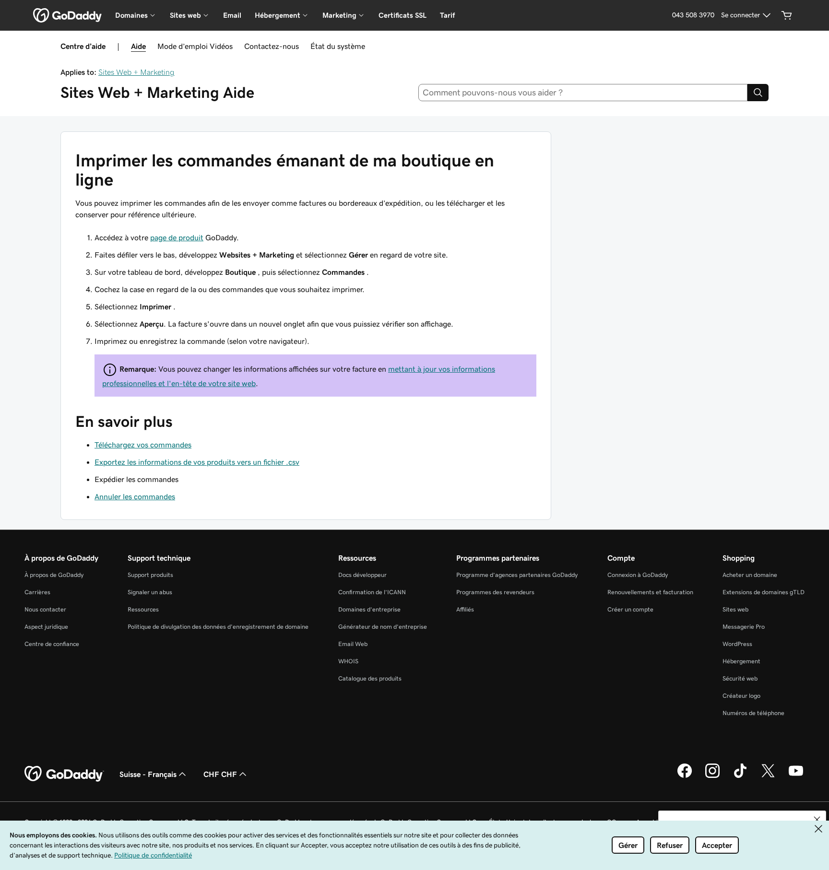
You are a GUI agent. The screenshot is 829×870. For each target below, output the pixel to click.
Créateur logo (741, 696)
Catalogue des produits (370, 678)
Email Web (352, 644)
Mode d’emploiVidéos (195, 46)
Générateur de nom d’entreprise (382, 626)
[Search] (758, 92)
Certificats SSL (402, 15)
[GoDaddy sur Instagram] (712, 776)
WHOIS (348, 661)
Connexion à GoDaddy (637, 575)
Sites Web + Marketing (136, 72)
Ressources (143, 609)
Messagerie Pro (743, 626)
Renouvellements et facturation (650, 592)
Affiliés (465, 609)
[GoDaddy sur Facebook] (684, 776)
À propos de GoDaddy (53, 575)
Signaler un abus (150, 592)
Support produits (150, 575)
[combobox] (583, 92)
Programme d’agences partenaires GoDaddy (517, 575)
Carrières (37, 592)
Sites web (735, 609)
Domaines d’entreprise (369, 609)
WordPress (737, 644)
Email (232, 15)
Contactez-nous (271, 46)
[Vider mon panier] (786, 15)
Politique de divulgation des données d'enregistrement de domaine (218, 626)
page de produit (176, 237)
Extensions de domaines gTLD (763, 592)
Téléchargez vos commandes (143, 444)
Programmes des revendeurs (495, 592)
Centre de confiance (51, 644)
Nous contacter (45, 609)
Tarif (447, 15)
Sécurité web (740, 678)
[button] (817, 819)
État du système (337, 46)
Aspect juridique (46, 626)
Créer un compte (630, 609)
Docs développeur (362, 575)
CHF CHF (220, 774)
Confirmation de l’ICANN (372, 592)
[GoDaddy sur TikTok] (740, 776)
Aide (138, 46)
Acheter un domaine (749, 575)
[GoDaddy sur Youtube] (796, 776)
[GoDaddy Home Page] (64, 774)
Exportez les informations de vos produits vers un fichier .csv (197, 462)
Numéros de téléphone (753, 713)
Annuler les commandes (135, 496)
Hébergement (741, 661)
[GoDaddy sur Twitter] (768, 776)
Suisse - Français (148, 774)
